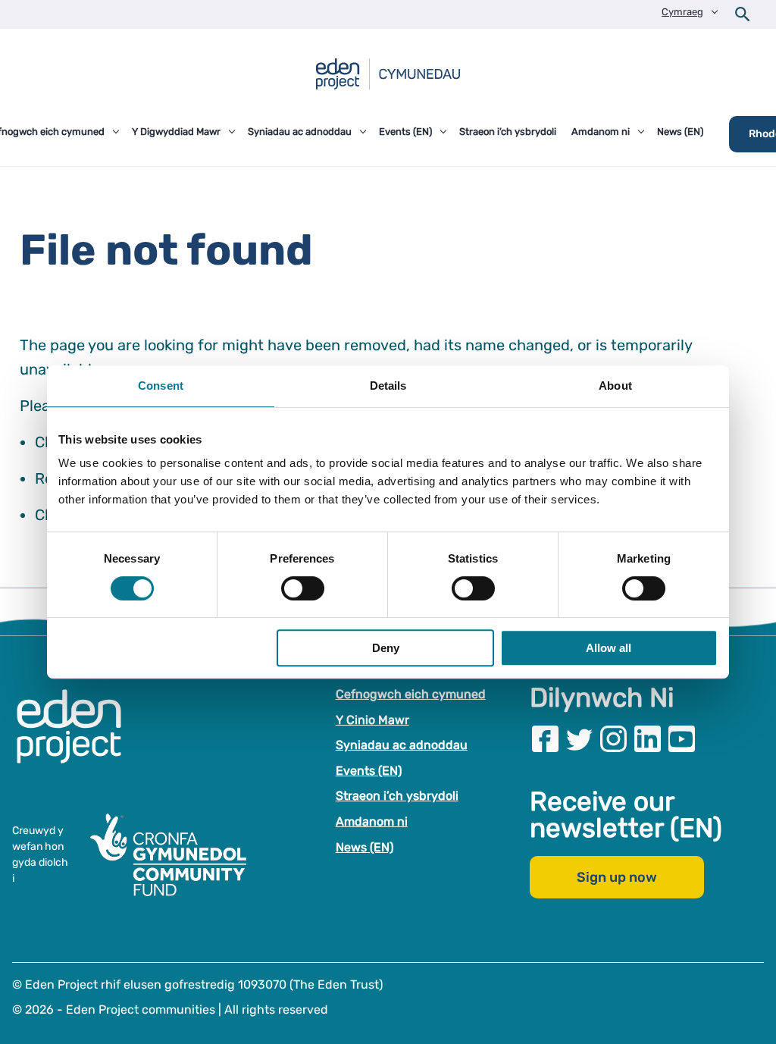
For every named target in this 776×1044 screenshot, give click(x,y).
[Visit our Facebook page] (545, 739)
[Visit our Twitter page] (579, 739)
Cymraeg (682, 11)
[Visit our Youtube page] (681, 739)
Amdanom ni (372, 821)
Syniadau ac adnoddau (402, 745)
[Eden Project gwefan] (76, 742)
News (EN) (364, 847)
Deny (385, 647)
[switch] (302, 588)
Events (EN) (369, 770)
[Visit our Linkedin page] (647, 739)
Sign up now (617, 878)
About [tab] (615, 385)
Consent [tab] (160, 385)
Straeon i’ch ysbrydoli (397, 796)
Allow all (608, 647)
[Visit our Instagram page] (613, 739)
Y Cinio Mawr (372, 720)
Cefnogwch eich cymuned (411, 694)
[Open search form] (742, 14)
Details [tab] (388, 385)
